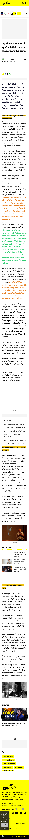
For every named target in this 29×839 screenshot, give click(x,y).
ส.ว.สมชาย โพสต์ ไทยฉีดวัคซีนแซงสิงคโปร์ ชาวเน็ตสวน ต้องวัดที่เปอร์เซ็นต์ (14, 434)
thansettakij (5, 831)
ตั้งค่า (5, 828)
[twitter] (7, 74)
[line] (10, 74)
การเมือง (14, 8)
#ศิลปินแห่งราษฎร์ (9, 760)
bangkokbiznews (20, 823)
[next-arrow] (26, 716)
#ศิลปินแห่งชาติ (8, 771)
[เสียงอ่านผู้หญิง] (13, 13)
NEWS (9, 8)
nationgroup (19, 821)
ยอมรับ (5, 825)
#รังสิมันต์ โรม (8, 767)
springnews (19, 826)
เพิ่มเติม (5, 821)
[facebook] (5, 74)
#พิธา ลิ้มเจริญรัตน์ (9, 764)
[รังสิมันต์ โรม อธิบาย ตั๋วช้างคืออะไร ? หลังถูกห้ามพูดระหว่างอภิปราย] (14, 714)
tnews (17, 828)
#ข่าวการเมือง (19, 767)
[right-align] (22, 3)
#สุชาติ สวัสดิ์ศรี (8, 756)
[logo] (6, 3)
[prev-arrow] (3, 716)
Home (3, 8)
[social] (12, 813)
